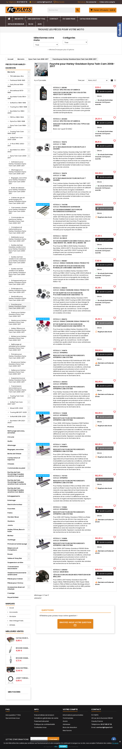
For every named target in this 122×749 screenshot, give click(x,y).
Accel (11, 608)
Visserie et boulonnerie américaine (17, 574)
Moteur (10, 535)
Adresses (66, 724)
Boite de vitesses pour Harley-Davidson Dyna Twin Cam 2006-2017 (17, 191)
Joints (10, 525)
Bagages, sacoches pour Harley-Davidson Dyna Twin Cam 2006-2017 (18, 181)
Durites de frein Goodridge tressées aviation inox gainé (16, 474)
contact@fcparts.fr (44, 2)
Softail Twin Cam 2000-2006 (15, 138)
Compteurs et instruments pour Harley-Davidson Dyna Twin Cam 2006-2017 (17, 230)
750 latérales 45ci (17, 76)
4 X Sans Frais (69, 19)
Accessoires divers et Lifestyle (16, 588)
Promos (11, 427)
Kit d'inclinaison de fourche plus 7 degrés (69, 179)
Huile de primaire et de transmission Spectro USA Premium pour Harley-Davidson (23, 668)
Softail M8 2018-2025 (18, 416)
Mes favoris (59, 2)
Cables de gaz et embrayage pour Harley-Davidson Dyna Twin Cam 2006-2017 (17, 200)
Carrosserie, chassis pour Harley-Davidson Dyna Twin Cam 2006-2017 (18, 210)
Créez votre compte (107, 2)
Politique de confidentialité (44, 724)
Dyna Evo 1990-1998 (17, 121)
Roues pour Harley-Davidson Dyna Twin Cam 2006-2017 (17, 364)
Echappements (14, 496)
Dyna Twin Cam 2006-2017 (17, 157)
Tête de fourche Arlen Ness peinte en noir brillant (72, 575)
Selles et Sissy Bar (15, 558)
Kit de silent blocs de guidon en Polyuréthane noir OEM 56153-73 (68, 294)
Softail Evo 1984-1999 (18, 103)
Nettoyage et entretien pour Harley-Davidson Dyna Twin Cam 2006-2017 (17, 347)
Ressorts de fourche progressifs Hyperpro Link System (69, 356)
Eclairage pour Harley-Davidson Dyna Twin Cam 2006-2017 (17, 290)
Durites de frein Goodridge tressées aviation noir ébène (16, 490)
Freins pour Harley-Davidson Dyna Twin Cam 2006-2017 (17, 314)
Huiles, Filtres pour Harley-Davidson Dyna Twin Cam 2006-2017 (17, 330)
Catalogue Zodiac (88, 19)
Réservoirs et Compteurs (13, 549)
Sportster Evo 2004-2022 (16, 151)
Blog (30, 24)
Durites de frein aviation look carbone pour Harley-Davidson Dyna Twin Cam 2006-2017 (17, 261)
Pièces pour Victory (15, 583)
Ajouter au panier (104, 91)
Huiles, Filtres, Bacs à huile (16, 530)
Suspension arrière (15, 562)
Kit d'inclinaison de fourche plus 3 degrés (69, 148)
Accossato (13, 612)
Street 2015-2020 (16, 408)
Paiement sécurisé (41, 721)
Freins (10, 513)
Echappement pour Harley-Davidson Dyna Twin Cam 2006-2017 (17, 282)
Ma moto (19, 19)
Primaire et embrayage (17, 544)
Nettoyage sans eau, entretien (16, 432)
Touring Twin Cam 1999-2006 (16, 132)
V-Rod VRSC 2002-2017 (16, 145)
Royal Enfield (13, 597)
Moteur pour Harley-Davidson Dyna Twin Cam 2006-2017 (18, 338)
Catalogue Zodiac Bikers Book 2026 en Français (23, 638)
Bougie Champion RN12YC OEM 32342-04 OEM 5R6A (23, 658)
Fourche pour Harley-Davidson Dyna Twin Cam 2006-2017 (17, 306)
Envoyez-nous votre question (75, 622)
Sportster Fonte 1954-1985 (17, 98)
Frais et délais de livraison (44, 715)
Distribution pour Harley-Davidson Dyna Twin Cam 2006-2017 (17, 239)
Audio (10, 441)
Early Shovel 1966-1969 (16, 85)
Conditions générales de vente (46, 718)
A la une (11, 437)
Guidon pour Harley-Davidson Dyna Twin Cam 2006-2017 (18, 322)
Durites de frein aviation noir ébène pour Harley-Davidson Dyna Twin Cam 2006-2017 (17, 272)
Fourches (11, 509)
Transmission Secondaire (13, 568)
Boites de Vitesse (14, 453)
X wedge (11, 593)
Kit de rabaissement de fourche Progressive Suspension (67, 210)
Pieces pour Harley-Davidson (16, 66)
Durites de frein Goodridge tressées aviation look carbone (17, 482)
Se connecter (91, 2)
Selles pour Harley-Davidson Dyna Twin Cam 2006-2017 (17, 372)
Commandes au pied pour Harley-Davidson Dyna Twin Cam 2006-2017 (16, 220)
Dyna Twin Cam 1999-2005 (17, 126)
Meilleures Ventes (15, 631)
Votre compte (70, 709)
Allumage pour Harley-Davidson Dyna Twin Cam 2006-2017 (17, 172)
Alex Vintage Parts (16, 621)
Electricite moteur (15, 504)
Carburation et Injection (14, 459)
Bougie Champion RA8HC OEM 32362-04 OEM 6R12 (23, 648)
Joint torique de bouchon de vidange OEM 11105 (23, 678)
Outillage (11, 540)
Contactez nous (40, 727)
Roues (10, 554)
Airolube (12, 616)
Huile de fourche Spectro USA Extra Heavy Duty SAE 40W (69, 93)
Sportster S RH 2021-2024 (16, 422)
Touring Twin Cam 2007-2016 (16, 397)
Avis (40, 24)
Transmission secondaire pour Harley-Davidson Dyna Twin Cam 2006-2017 (17, 389)
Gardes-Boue (13, 517)
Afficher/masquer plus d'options (61, 49)
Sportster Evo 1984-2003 (16, 112)
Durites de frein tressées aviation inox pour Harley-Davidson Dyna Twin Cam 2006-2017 (17, 249)
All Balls (12, 625)
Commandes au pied (16, 468)
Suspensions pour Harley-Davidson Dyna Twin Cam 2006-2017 (17, 380)
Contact (54, 19)
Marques (10, 603)
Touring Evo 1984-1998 (18, 107)
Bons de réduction (70, 727)
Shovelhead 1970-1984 (16, 91)
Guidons (11, 521)
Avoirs (65, 721)
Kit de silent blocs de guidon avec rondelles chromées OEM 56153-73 (69, 267)
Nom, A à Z (98, 80)
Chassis (11, 464)
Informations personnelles (73, 715)
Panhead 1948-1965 (17, 80)
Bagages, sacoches (16, 449)
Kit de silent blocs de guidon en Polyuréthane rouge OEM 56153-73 (69, 325)
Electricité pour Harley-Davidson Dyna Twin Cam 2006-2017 (17, 298)
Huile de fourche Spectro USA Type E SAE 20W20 (71, 125)
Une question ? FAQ (36, 19)
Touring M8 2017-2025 (18, 412)
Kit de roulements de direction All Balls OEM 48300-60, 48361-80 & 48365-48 (71, 242)
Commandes (68, 718)
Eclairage (11, 500)
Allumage (12, 445)
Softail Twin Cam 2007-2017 (15, 403)
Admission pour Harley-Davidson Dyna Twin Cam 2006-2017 (17, 164)
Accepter (63, 746)
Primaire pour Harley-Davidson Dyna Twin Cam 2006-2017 (17, 356)
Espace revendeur (16, 24)
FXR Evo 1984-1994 (17, 117)
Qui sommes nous (13, 718)
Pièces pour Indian (15, 579)
